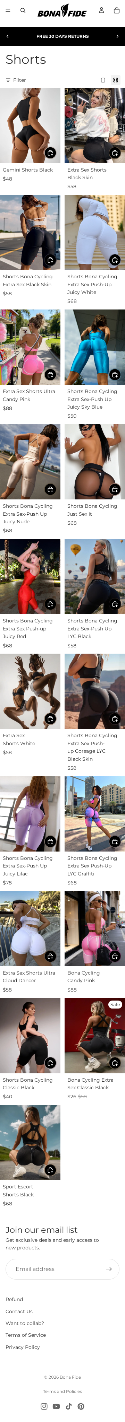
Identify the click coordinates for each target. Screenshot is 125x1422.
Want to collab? (25, 1323)
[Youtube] (56, 1406)
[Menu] (8, 10)
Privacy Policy (23, 1347)
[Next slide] (117, 36)
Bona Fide (70, 1377)
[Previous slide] (7, 36)
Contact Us (19, 1311)
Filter (19, 80)
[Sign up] (109, 1269)
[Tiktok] (69, 1406)
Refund (14, 1299)
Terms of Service (26, 1335)
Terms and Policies (62, 1391)
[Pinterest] (81, 1406)
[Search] (23, 10)
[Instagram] (44, 1406)
